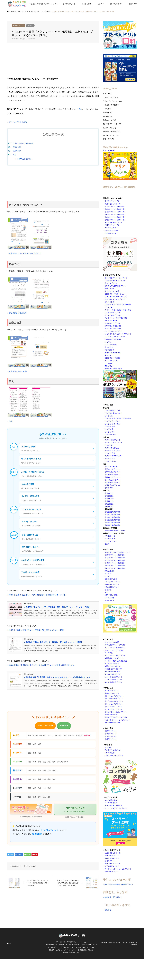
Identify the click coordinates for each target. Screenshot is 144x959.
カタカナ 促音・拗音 (112, 450)
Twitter (8, 943)
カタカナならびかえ (112, 448)
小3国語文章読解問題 (112, 517)
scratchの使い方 (111, 803)
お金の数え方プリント (112, 323)
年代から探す (86, 4)
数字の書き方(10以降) (113, 329)
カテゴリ (101, 4)
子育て (105, 109)
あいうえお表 (109, 302)
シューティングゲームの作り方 (116, 808)
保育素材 (87, 735)
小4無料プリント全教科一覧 (115, 214)
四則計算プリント (111, 579)
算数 (34, 744)
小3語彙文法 (109, 498)
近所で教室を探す (109, 150)
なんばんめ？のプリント (113, 331)
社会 (44, 762)
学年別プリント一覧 (112, 201)
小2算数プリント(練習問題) (115, 558)
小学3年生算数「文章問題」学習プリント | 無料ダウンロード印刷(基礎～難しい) (57, 677)
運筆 (29, 735)
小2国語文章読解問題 (112, 514)
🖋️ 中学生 (17, 797)
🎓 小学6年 (17, 788)
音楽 (53, 762)
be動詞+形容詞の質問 (112, 671)
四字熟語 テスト (111, 538)
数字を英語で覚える (112, 663)
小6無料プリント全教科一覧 (115, 220)
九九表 (107, 576)
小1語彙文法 (109, 493)
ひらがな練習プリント (112, 312)
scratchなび (82, 942)
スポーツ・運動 (108, 97)
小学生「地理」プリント (113, 707)
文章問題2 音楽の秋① (18, 313)
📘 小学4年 (17, 770)
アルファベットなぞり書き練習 (116, 318)
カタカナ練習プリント (112, 315)
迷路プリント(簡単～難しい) (115, 294)
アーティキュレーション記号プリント (118, 869)
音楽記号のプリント (112, 871)
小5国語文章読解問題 (112, 522)
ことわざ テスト (111, 541)
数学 (29, 797)
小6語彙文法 (109, 506)
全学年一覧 (64, 725)
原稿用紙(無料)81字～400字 (115, 531)
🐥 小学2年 (17, 753)
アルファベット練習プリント (115, 655)
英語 (39, 744)
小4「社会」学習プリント (114, 698)
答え (14, 154)
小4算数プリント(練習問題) (115, 563)
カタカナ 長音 (110, 453)
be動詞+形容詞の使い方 (113, 669)
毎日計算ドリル (72, 942)
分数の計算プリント (112, 587)
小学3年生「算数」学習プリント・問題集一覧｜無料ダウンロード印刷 (35, 630)
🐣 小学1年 (17, 744)
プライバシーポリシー (70, 950)
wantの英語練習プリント (114, 682)
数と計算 (108, 590)
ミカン (19, 866)
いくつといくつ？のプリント (115, 337)
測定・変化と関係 (111, 595)
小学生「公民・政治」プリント (116, 712)
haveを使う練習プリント (114, 677)
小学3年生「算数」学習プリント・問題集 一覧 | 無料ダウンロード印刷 (53, 642)
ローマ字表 (109, 363)
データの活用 (109, 598)
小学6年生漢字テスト (112, 482)
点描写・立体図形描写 (112, 353)
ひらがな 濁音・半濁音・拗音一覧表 (118, 304)
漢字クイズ (109, 488)
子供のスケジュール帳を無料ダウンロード (118, 884)
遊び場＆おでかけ (109, 135)
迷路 (64, 735)
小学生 (30, 25)
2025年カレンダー (111, 233)
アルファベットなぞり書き (114, 650)
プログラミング (62, 762)
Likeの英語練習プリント (114, 679)
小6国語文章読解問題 (112, 525)
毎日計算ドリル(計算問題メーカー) (117, 552)
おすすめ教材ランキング (49, 830)
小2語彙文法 (109, 496)
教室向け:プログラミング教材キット (85, 945)
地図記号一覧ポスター (112, 722)
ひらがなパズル (110, 434)
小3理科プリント (111, 731)
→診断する (107, 910)
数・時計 (58, 735)
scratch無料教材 (111, 800)
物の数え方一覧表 (111, 320)
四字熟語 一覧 (110, 536)
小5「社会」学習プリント (114, 701)
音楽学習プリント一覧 (112, 853)
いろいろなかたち (111, 344)
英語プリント (109, 366)
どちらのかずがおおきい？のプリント (118, 334)
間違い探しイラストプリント (115, 299)
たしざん (108, 342)
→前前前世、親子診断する (112, 897)
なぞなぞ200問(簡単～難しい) (116, 296)
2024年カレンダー (111, 230)
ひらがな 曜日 (110, 432)
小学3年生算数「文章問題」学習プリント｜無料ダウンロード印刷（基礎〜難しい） (41, 665)
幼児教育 (106, 116)
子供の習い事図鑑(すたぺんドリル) (119, 942)
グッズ (105, 93)
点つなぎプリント (111, 283)
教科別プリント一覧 (112, 225)
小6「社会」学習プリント (114, 704)
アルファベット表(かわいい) (115, 647)
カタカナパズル (110, 461)
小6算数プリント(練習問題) (115, 568)
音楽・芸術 (107, 139)
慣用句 (107, 544)
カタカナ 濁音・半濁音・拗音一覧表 (118, 310)
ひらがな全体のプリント (113, 413)
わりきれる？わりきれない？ (23, 143)
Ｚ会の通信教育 (36, 834)
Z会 (80, 109)
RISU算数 (108, 747)
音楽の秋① (17, 147)
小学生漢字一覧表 (111, 466)
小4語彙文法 (109, 501)
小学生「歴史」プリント (113, 709)
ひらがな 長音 (110, 426)
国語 (29, 744)
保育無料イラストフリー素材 (55, 945)
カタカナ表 (109, 307)
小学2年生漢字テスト (112, 472)
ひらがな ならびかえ (112, 421)
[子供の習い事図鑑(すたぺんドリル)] (72, 937)
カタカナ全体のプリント (113, 442)
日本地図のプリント (112, 691)
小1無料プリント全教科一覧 (115, 206)
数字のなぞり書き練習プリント (116, 286)
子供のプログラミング (111, 101)
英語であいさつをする (112, 666)
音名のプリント (110, 861)
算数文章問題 (109, 571)
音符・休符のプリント (112, 864)
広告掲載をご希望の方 (86, 950)
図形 (106, 592)
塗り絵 (35, 735)
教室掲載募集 (65, 947)
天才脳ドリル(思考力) (113, 750)
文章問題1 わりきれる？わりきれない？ (25, 253)
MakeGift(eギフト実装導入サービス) (82, 947)
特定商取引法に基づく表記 (71, 953)
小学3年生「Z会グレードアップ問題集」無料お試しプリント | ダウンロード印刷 (56, 607)
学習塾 (105, 112)
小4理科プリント (111, 734)
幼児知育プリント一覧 (112, 204)
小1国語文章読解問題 (112, 512)
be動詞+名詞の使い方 (112, 674)
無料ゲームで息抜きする (113, 368)
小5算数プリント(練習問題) (115, 566)
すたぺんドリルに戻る (18, 122)
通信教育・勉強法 (109, 131)
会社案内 (51, 950)
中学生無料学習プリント (113, 222)
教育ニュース (108, 120)
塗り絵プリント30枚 (112, 291)
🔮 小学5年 (17, 779)
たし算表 (108, 574)
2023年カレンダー (111, 228)
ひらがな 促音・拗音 (113, 424)
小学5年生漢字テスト (112, 480)
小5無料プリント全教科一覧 (115, 217)
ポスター (71, 735)
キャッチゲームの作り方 (113, 805)
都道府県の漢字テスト (112, 485)
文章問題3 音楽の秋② (18, 371)
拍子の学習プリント (112, 866)
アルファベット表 (111, 361)
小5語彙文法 (109, 504)
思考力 (54, 770)
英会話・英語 (108, 128)
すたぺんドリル (60, 942)
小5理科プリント (111, 736)
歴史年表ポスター (111, 715)
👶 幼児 (16, 735)
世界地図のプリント (112, 693)
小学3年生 (29, 866)
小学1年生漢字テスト (112, 469)
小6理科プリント (111, 739)
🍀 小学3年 (17, 762)
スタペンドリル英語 (112, 642)
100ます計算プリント (112, 582)
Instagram (10, 943)
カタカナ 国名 (110, 458)
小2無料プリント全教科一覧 (115, 209)
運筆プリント (109, 288)
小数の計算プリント (112, 584)
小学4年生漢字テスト (112, 477)
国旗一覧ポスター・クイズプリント (117, 720)
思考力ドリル (109, 600)
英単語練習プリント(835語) (115, 645)
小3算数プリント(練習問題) (115, 560)
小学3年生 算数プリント (25, 159)
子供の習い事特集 (109, 105)
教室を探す (133, 4)
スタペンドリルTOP (45, 725)
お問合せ (59, 950)
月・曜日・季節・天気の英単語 (116, 661)
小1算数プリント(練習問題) (115, 555)
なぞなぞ (79, 735)
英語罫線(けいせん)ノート (114, 658)
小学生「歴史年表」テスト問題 (116, 717)
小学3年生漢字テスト (112, 474)
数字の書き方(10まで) (113, 326)
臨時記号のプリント (112, 858)
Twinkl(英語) (110, 753)
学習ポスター (109, 355)
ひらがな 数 (109, 429)
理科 (39, 762)
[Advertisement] (53, 60)
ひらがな (42, 735)
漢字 (39, 797)
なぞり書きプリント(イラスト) (116, 278)
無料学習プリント (69, 4)
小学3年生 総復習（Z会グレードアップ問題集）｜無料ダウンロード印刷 (36, 595)
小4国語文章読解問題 (112, 520)
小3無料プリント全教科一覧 (115, 212)
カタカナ (50, 735)
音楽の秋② (17, 151)
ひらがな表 (109, 416)
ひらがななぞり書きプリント (115, 280)
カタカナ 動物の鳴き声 (113, 456)
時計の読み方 (109, 350)
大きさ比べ (109, 347)
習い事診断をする (116, 4)
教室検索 (68, 945)
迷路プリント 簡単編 (112, 358)
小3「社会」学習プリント (114, 696)
